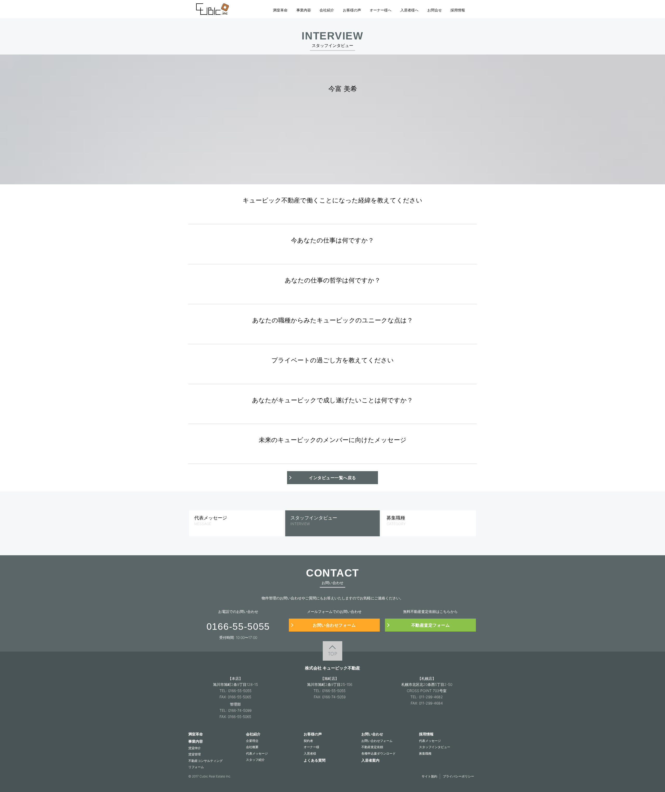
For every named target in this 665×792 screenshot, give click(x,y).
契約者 (308, 741)
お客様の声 (352, 10)
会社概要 (252, 747)
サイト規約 (429, 776)
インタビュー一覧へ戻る (332, 477)
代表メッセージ (257, 753)
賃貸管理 (194, 754)
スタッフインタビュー (434, 747)
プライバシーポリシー (458, 776)
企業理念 (252, 741)
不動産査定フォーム (430, 625)
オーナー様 (311, 747)
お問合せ (434, 10)
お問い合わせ (372, 734)
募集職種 (425, 753)
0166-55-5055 (239, 690)
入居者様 (310, 753)
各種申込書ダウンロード (378, 753)
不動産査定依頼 (372, 747)
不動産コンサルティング (205, 761)
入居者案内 (370, 760)
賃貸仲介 (194, 748)
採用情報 (457, 10)
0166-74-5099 (239, 710)
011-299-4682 (431, 697)
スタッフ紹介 (255, 760)
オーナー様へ (380, 10)
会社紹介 (327, 10)
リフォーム (196, 767)
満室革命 (280, 10)
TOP (332, 653)
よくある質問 (314, 760)
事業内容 (303, 10)
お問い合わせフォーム (334, 625)
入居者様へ (409, 10)
